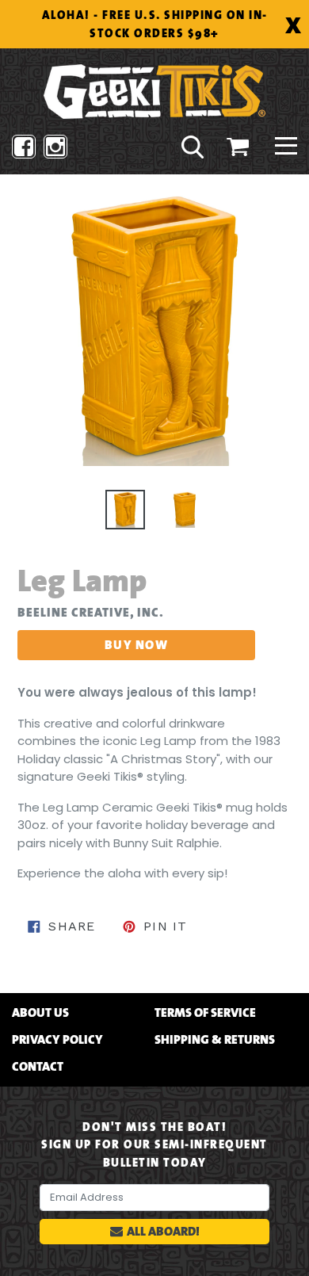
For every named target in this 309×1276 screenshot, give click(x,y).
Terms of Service (205, 1012)
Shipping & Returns (214, 1039)
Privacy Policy (57, 1039)
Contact (37, 1066)
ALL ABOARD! (163, 1231)
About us (40, 1012)
